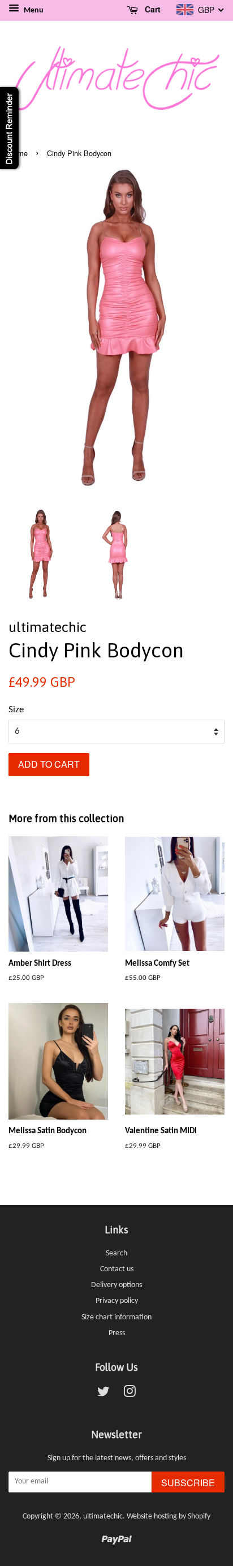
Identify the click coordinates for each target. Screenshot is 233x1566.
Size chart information (116, 1317)
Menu (33, 10)
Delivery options (116, 1285)
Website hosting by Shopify (168, 1516)
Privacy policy (117, 1301)
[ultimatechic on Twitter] (103, 1394)
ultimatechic (103, 1516)
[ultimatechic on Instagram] (129, 1394)
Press (117, 1333)
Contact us (116, 1269)
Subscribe (188, 1482)
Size (16, 710)
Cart (152, 9)
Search (116, 1253)
